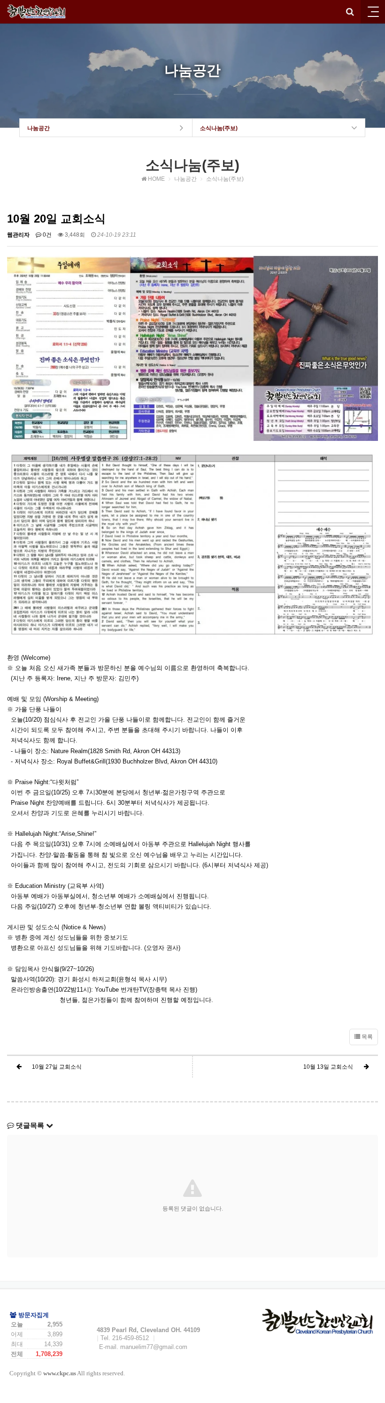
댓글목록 (30, 1125)
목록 (366, 1036)
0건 (46, 234)
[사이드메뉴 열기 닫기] (373, 11)
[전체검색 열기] (350, 11)
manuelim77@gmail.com (153, 1346)
